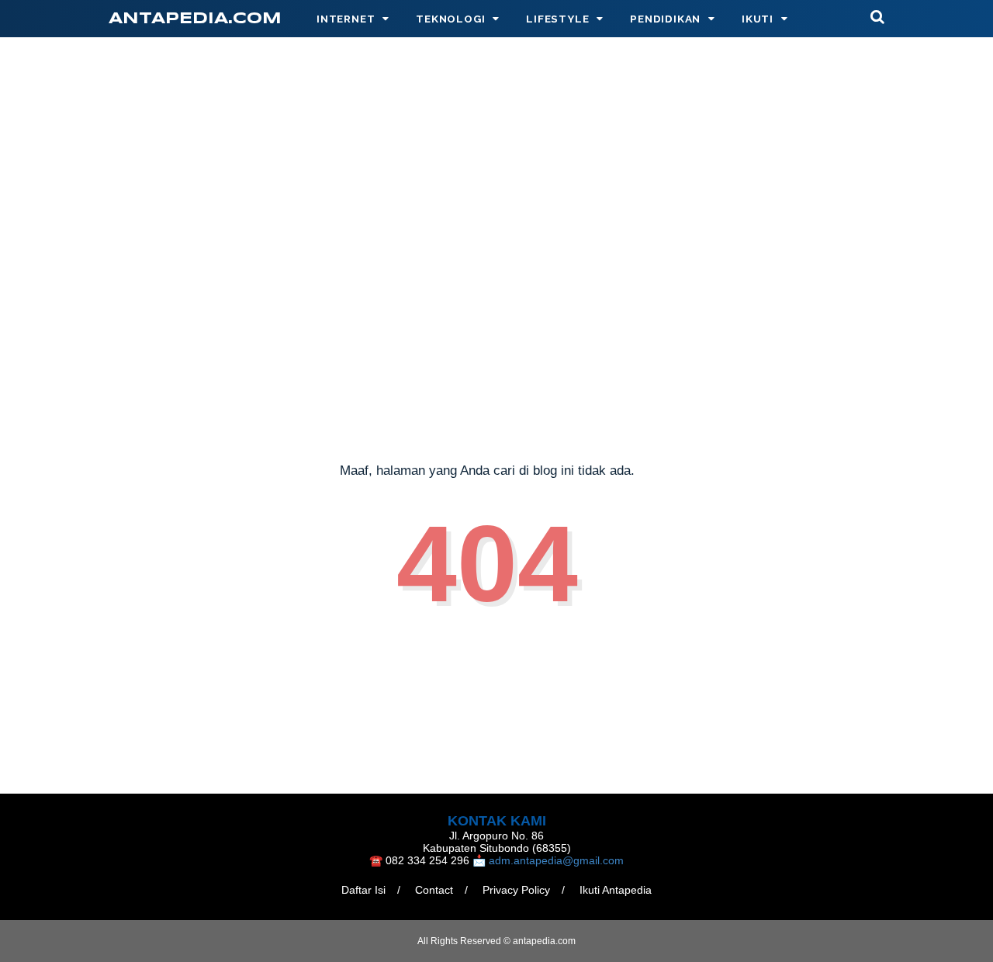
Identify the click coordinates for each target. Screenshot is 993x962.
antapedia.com (195, 19)
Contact (434, 890)
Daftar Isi (363, 890)
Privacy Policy (516, 890)
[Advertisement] (496, 300)
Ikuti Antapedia (616, 890)
